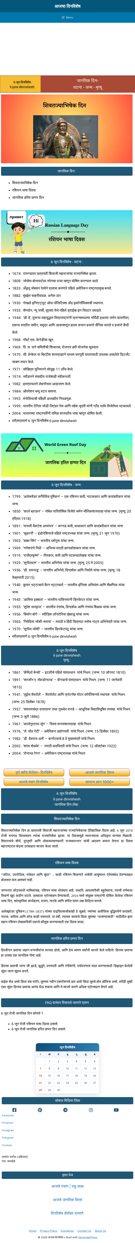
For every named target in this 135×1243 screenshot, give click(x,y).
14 (40, 1075)
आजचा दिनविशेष (68, 6)
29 (49, 1090)
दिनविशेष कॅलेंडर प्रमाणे (67, 1213)
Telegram (8, 1137)
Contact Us (84, 1230)
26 (85, 1082)
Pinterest (7, 1122)
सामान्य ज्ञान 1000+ (99, 782)
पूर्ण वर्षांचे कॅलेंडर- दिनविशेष (34, 772)
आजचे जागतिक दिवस (99, 772)
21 (40, 1082)
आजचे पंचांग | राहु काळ (68, 1186)
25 (76, 1082)
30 (58, 1090)
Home (32, 1230)
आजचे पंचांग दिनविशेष (34, 782)
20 (94, 1075)
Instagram (8, 1130)
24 (67, 1082)
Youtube (7, 1145)
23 (58, 1082)
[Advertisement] (67, 49)
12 (85, 1068)
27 (94, 1082)
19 (85, 1075)
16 (58, 1075)
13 (94, 1068)
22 (49, 1082)
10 (67, 1068)
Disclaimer (67, 1230)
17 (67, 1075)
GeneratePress (87, 1237)
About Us (100, 1230)
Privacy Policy (48, 1230)
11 (76, 1068)
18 (76, 1075)
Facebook (8, 1115)
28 (40, 1090)
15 (49, 1075)
